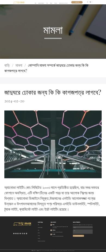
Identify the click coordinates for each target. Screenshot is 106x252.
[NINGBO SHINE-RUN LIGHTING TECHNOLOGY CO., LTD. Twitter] (14, 233)
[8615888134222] (22, 233)
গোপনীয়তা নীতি (33, 250)
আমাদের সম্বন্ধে (41, 3)
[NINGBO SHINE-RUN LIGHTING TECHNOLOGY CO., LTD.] (18, 2)
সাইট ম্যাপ (38, 250)
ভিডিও (51, 3)
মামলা (18, 65)
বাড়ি (35, 3)
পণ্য (47, 3)
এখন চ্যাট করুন (77, 2)
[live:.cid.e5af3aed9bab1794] (24, 233)
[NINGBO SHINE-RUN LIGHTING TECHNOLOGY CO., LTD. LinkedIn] (20, 233)
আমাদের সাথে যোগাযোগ (63, 3)
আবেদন (39, 238)
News (55, 3)
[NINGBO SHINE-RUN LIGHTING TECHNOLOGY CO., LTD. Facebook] (16, 233)
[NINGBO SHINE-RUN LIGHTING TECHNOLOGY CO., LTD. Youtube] (18, 233)
